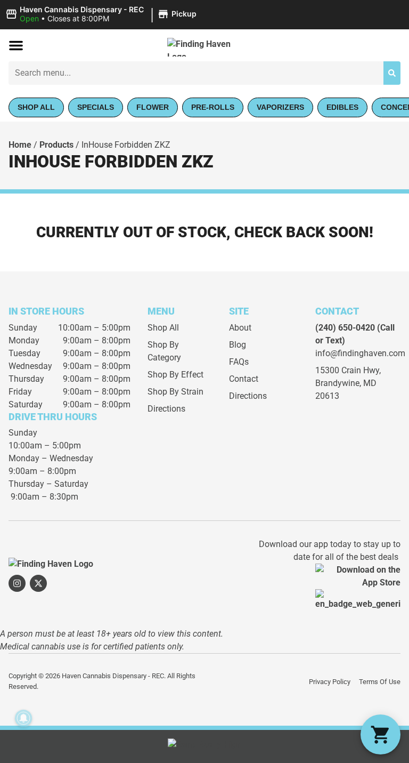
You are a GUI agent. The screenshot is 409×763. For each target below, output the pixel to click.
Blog (237, 345)
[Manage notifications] (23, 718)
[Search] (391, 73)
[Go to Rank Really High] (204, 746)
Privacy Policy (329, 682)
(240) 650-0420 (345, 328)
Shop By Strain (175, 392)
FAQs (239, 362)
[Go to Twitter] (38, 583)
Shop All (163, 328)
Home (20, 145)
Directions (166, 409)
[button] (102, 14)
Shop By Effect (175, 375)
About (240, 328)
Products (56, 145)
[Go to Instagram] (17, 583)
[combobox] (196, 73)
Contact (243, 379)
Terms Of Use (379, 682)
